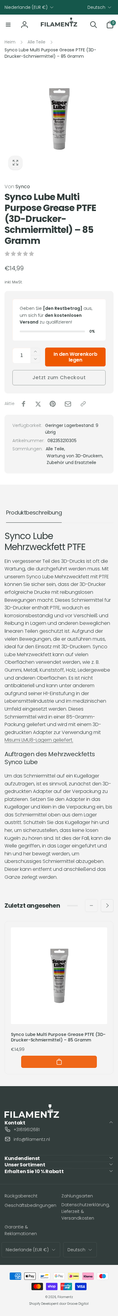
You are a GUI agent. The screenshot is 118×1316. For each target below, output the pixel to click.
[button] (8, 24)
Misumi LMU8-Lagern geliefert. (39, 739)
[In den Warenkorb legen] (59, 1062)
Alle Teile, (55, 449)
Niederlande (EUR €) (26, 7)
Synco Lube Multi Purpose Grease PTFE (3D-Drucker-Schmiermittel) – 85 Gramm (58, 1037)
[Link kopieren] (83, 404)
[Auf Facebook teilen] (24, 404)
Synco (17, 186)
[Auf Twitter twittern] (38, 404)
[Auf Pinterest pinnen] (53, 404)
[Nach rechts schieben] (107, 905)
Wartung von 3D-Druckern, (75, 456)
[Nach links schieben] (91, 905)
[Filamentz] (32, 1116)
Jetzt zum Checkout (59, 377)
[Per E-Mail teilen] (68, 404)
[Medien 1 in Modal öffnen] (59, 119)
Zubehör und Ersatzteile (71, 462)
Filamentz (65, 1297)
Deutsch (96, 7)
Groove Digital (78, 1303)
